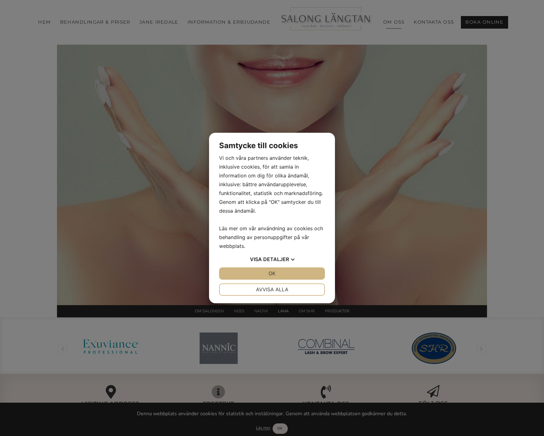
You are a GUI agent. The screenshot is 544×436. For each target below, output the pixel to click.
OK (272, 273)
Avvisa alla (272, 289)
